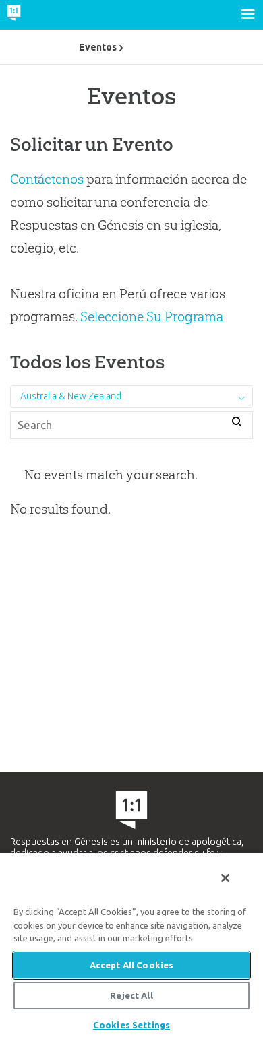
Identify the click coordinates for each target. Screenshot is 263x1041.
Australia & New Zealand (70, 396)
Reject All (131, 995)
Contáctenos (47, 179)
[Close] (225, 878)
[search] (236, 423)
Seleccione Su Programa (151, 316)
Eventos (98, 47)
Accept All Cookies (131, 965)
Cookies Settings (131, 1025)
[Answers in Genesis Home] (42, 15)
